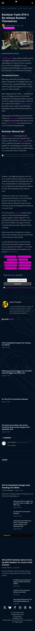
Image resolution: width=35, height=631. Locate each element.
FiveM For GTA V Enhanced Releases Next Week (21, 591)
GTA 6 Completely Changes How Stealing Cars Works (16, 344)
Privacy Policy (18, 616)
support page (22, 141)
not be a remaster (26, 104)
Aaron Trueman (11, 25)
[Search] (32, 3)
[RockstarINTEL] (18, 3)
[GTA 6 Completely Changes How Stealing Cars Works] (17, 331)
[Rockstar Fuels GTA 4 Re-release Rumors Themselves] (17, 40)
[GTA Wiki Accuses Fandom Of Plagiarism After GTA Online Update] (7, 582)
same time (17, 213)
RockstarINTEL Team (17, 614)
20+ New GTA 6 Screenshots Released (15, 399)
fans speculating (11, 123)
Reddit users (9, 136)
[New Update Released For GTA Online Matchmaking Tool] (7, 601)
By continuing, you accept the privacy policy (20, 288)
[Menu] (3, 3)
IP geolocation (18, 622)
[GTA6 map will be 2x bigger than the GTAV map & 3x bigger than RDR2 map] (17, 360)
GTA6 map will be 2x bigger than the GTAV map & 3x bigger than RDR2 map (17, 372)
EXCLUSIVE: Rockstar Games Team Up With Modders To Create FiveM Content (17, 562)
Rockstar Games (7, 58)
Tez (23, 94)
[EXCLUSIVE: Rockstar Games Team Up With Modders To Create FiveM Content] (17, 548)
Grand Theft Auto (9, 28)
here (23, 247)
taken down (14, 118)
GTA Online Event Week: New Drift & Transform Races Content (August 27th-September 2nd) (16, 427)
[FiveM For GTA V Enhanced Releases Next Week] (7, 592)
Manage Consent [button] (17, 618)
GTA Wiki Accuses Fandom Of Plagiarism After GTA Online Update (22, 581)
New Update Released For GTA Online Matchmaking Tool (22, 600)
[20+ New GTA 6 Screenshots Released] (17, 388)
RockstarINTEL (13, 252)
